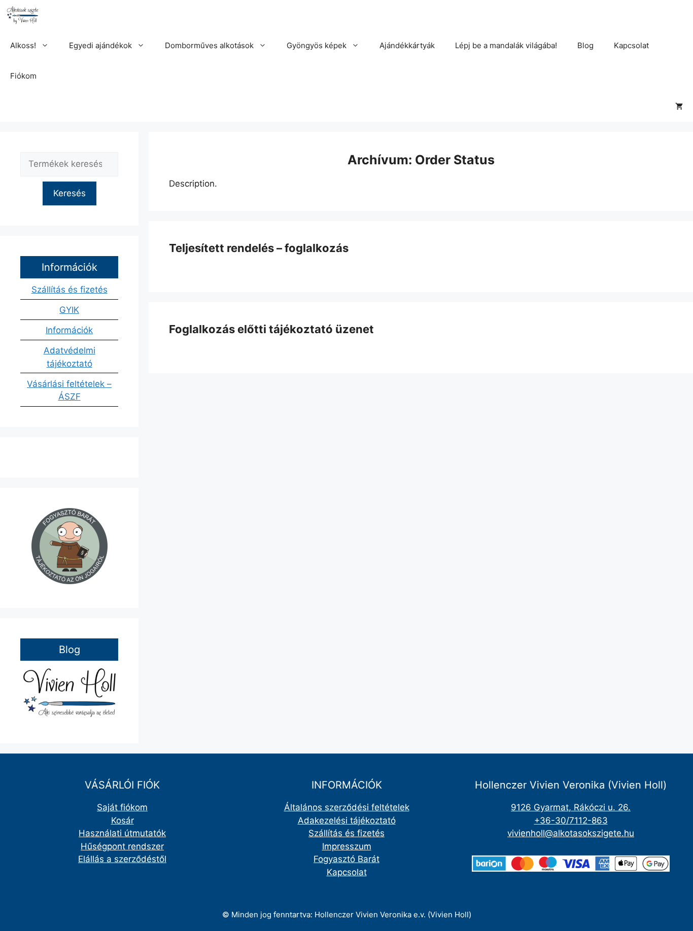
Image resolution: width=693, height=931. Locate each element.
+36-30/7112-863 (571, 820)
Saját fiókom (122, 807)
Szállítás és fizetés (69, 289)
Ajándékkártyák (407, 45)
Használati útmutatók (122, 833)
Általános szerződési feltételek (346, 807)
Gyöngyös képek (316, 45)
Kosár (122, 820)
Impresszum (346, 846)
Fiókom (23, 76)
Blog (585, 45)
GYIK (69, 310)
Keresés (69, 193)
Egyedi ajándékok (100, 45)
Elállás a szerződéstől (122, 859)
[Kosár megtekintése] (679, 106)
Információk (69, 330)
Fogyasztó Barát (346, 859)
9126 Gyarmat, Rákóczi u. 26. (571, 807)
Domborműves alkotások (209, 45)
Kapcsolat (631, 45)
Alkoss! (23, 45)
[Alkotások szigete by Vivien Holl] (22, 15)
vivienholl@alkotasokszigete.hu (570, 833)
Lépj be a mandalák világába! (506, 45)
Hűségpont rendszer (122, 846)
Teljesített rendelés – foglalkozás (259, 248)
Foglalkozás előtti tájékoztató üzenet (271, 329)
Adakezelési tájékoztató (347, 820)
